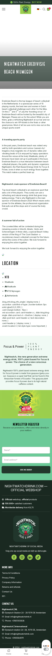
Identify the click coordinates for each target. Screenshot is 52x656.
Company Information (12, 582)
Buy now (37, 2)
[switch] (46, 649)
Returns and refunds (11, 587)
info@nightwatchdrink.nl (20, 617)
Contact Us (7, 591)
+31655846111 (18, 638)
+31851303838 (18, 621)
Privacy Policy (8, 578)
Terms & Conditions (11, 573)
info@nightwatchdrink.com (22, 634)
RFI (3, 596)
